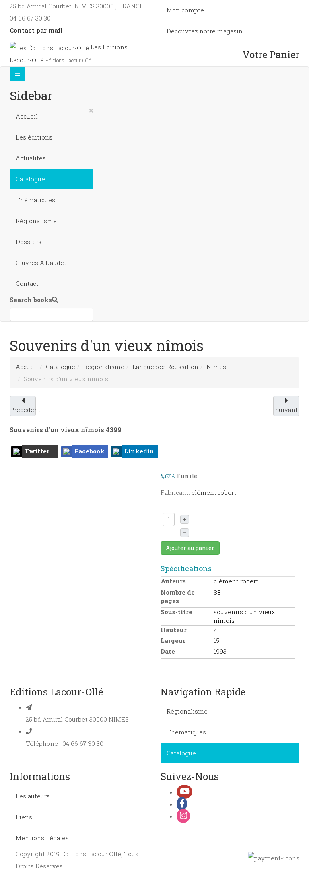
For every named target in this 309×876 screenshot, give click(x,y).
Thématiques (35, 200)
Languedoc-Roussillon (165, 367)
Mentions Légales (42, 838)
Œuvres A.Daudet (41, 262)
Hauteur (174, 630)
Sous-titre (176, 612)
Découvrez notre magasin (205, 31)
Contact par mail (36, 30)
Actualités (31, 158)
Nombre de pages (178, 596)
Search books (31, 299)
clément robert (214, 492)
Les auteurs (33, 796)
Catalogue (30, 179)
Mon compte (185, 10)
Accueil (27, 116)
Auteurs (173, 581)
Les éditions (34, 137)
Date (168, 651)
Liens (24, 817)
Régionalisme (36, 221)
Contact (27, 283)
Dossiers (28, 242)
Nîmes (216, 367)
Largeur (173, 640)
